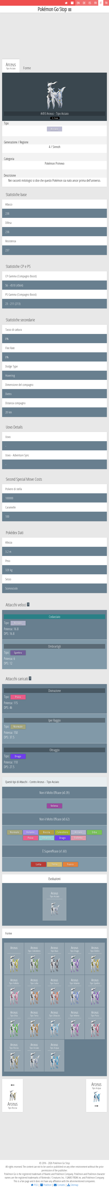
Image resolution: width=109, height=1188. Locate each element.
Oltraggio (54, 750)
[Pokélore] (72, 3)
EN (78, 3)
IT (101, 3)
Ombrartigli (54, 646)
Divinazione (54, 690)
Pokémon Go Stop (52, 9)
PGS (35, 1185)
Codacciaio (54, 616)
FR (95, 3)
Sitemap (74, 1185)
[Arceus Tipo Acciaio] (54, 915)
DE (84, 3)
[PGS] (66, 3)
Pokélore (47, 1185)
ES (90, 3)
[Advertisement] (54, 35)
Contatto (61, 1185)
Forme (27, 67)
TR (106, 3)
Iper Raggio (54, 720)
